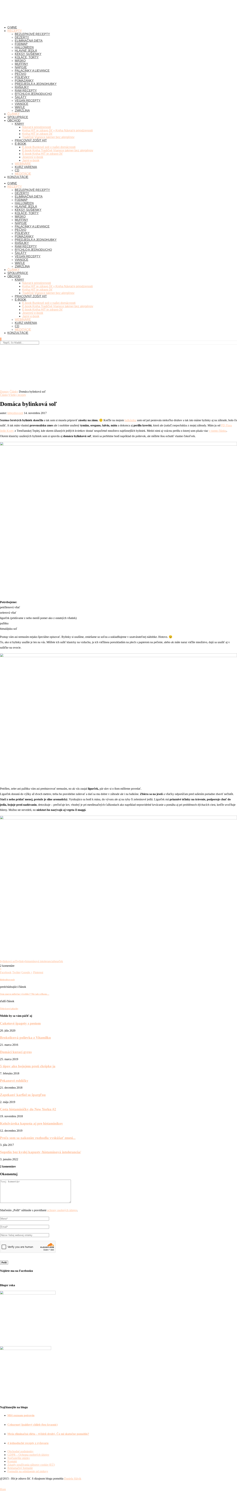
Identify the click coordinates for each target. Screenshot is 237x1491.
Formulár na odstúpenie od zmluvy (27, 1471)
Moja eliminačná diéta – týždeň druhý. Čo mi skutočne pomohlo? (48, 1433)
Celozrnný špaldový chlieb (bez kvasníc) (32, 1424)
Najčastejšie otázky (18, 1458)
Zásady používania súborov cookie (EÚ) (31, 1464)
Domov (4, 391)
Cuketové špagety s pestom (20, 1023)
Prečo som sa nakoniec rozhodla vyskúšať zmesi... (38, 1138)
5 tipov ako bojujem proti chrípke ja (27, 1066)
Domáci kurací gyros (16, 1052)
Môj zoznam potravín (20, 1415)
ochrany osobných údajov (62, 1210)
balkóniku (130, 420)
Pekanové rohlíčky (14, 1081)
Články (14, 391)
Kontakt (12, 1461)
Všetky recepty (17, 394)
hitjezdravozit (15, 413)
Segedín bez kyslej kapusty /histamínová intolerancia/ (40, 1152)
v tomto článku (217, 430)
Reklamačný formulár (20, 1468)
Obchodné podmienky (20, 1451)
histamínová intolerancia (39, 961)
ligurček (58, 961)
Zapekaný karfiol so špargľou (23, 1095)
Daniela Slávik (72, 1478)
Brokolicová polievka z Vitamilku (25, 1037)
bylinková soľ (8, 961)
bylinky (20, 961)
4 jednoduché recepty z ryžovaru (28, 1443)
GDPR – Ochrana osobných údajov (28, 1454)
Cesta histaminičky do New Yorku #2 (28, 1109)
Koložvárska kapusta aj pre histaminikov (31, 1123)
